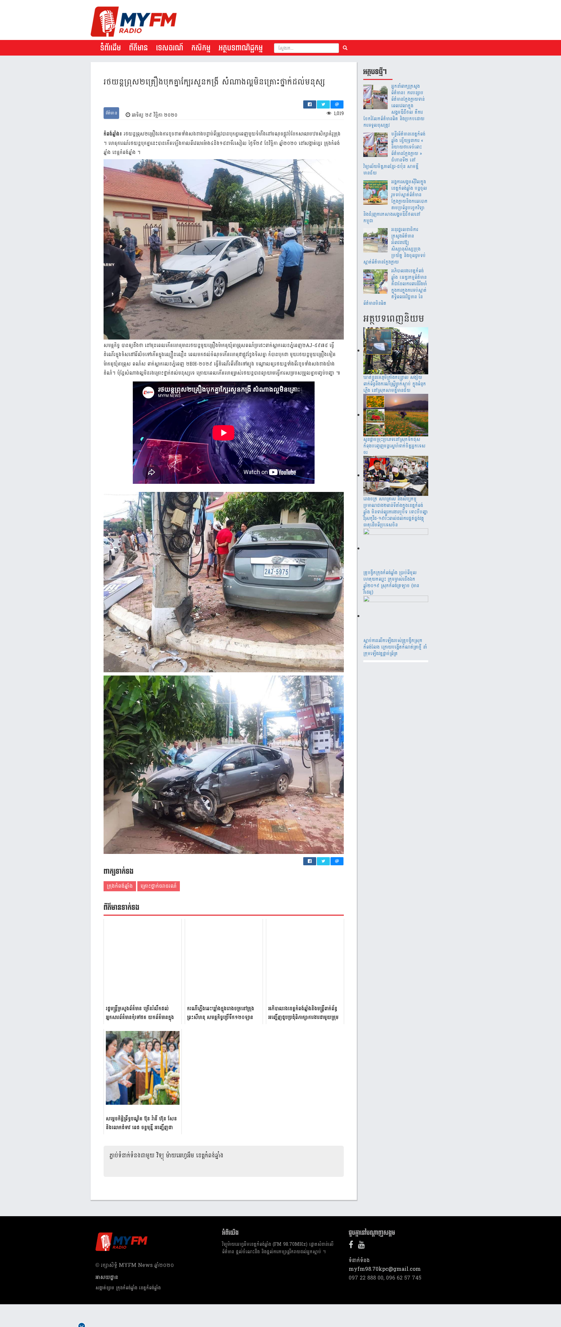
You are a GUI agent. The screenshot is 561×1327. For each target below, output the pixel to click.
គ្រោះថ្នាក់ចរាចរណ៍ (159, 886)
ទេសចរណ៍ (169, 48)
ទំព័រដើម (110, 48)
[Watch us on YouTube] (363, 1246)
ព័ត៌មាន (138, 48)
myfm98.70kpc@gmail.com (385, 1269)
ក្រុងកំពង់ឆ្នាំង (120, 886)
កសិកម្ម (200, 48)
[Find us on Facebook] (352, 1246)
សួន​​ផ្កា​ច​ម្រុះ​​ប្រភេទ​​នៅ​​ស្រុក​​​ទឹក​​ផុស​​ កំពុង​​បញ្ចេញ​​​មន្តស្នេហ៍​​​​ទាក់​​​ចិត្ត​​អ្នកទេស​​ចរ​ (394, 446)
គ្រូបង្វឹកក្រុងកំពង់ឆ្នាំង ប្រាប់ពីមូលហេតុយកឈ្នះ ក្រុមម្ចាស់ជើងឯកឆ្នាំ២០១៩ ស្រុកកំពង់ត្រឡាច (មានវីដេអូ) (391, 582)
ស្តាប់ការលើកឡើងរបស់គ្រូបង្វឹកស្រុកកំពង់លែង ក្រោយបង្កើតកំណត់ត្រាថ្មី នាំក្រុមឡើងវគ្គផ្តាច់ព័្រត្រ (395, 647)
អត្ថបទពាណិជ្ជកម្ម (240, 48)
